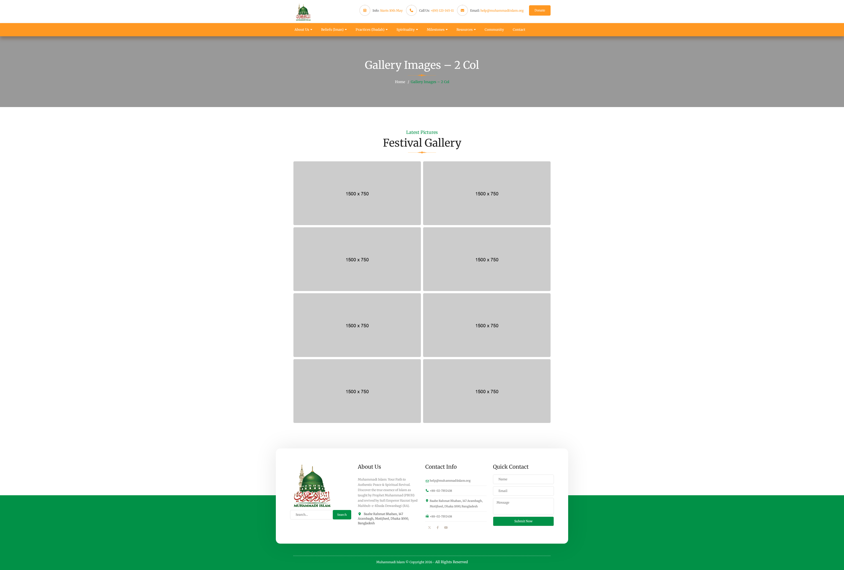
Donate (540, 10)
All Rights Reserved (451, 562)
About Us (302, 29)
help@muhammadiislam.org (502, 11)
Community (494, 29)
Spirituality (406, 29)
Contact (519, 29)
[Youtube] (446, 527)
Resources (465, 29)
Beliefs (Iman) (332, 29)
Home (400, 82)
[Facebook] (438, 527)
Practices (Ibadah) (370, 29)
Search (342, 515)
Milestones (435, 29)
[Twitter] (429, 527)
